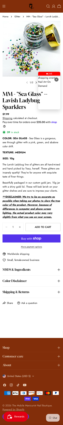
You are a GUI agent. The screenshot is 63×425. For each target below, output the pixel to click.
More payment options (31, 246)
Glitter (17, 16)
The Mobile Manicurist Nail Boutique (32, 405)
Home (5, 16)
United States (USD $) (19, 376)
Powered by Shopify (13, 409)
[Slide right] (36, 82)
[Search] (48, 6)
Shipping (7, 118)
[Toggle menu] (4, 6)
